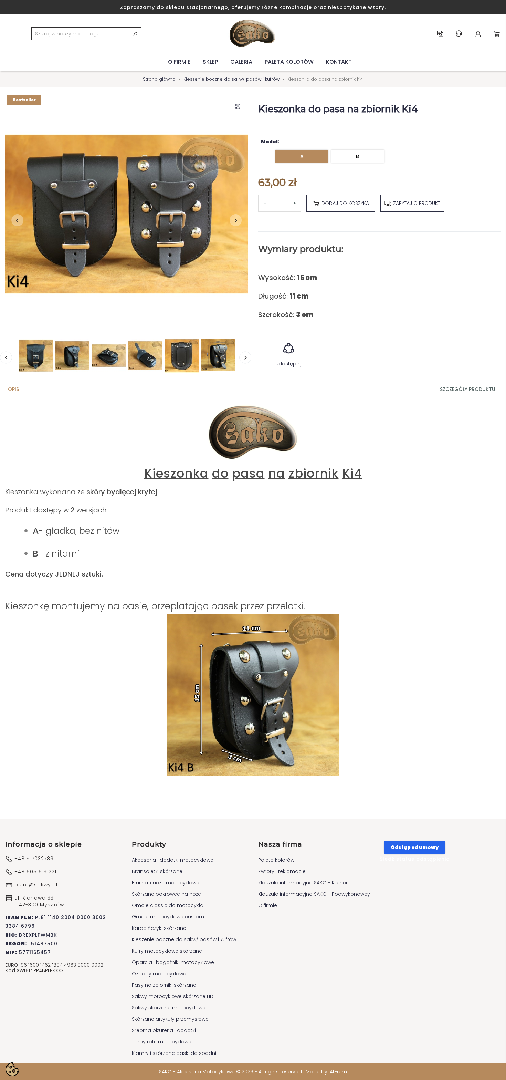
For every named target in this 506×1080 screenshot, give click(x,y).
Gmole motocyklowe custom (168, 916)
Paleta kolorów (289, 62)
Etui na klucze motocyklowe (165, 882)
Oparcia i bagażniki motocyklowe (173, 962)
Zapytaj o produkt (416, 203)
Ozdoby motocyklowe (159, 973)
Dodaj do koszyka (344, 203)
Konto (478, 33)
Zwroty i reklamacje (282, 871)
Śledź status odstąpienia (415, 858)
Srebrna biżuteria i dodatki (164, 1030)
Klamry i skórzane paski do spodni (174, 1053)
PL (440, 33)
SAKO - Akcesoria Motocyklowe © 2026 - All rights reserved (231, 1071)
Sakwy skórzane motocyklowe (168, 1007)
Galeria (241, 62)
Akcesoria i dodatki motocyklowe (172, 859)
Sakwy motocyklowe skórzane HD (172, 996)
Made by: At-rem (326, 1071)
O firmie (179, 62)
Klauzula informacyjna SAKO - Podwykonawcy (314, 894)
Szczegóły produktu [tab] (467, 389)
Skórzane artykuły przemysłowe (170, 1019)
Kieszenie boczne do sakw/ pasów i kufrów (184, 939)
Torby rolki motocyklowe (161, 1041)
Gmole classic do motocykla (167, 905)
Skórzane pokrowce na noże (166, 894)
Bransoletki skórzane (157, 871)
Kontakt (339, 62)
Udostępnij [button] (288, 363)
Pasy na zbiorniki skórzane (164, 985)
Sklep (210, 62)
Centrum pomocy (459, 33)
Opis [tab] (13, 389)
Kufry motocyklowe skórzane (167, 950)
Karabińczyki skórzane (159, 928)
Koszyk (496, 33)
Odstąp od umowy (415, 847)
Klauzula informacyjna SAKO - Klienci (302, 882)
